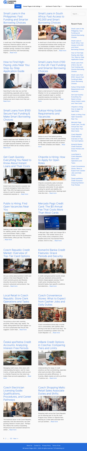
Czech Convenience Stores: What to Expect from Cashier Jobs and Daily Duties (52, 300)
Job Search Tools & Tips (53, 6)
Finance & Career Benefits (74, 6)
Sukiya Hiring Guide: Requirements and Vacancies (50, 113)
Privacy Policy (46, 445)
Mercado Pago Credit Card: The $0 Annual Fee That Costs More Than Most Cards (50, 208)
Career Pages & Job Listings (31, 6)
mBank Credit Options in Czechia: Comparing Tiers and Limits (51, 345)
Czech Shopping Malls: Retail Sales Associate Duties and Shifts (51, 390)
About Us (29, 445)
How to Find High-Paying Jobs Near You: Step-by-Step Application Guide (16, 66)
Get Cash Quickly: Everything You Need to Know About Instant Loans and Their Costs (17, 161)
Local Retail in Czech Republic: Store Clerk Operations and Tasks (16, 298)
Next (15, 438)
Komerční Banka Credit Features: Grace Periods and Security (51, 253)
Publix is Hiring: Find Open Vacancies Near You (16, 206)
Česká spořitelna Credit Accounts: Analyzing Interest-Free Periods (17, 345)
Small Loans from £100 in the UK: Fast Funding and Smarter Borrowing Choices (52, 66)
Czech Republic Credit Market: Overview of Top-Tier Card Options (16, 253)
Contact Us (37, 445)
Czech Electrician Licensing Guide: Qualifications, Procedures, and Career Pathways (17, 393)
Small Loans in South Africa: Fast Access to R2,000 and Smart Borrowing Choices (51, 18)
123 (11, 438)
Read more (13, 52)
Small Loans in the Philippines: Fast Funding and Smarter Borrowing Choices (15, 18)
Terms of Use (56, 445)
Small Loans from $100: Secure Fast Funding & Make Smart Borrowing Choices (17, 115)
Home (18, 6)
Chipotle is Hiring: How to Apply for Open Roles (51, 160)
